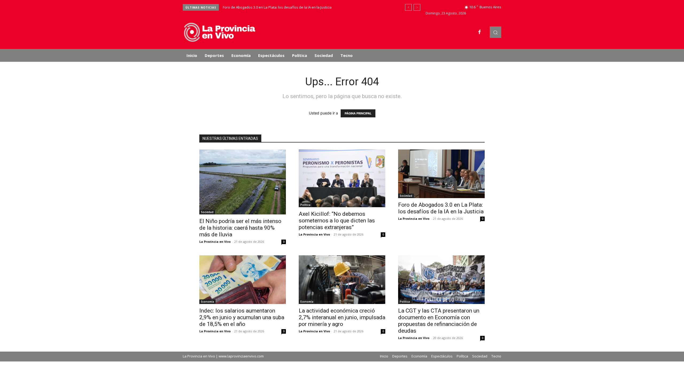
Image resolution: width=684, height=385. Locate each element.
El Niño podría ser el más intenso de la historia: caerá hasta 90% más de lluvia (240, 228)
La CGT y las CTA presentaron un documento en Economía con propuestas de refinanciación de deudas (438, 320)
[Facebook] (479, 32)
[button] (495, 32)
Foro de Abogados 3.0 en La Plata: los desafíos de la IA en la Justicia (277, 7)
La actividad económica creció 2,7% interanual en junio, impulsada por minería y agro (342, 317)
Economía (207, 301)
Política (305, 205)
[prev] (408, 7)
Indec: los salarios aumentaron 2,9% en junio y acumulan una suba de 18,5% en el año (241, 317)
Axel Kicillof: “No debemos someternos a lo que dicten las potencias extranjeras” (337, 220)
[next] (417, 7)
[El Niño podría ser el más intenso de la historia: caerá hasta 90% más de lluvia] (242, 181)
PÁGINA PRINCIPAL (358, 113)
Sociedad (207, 212)
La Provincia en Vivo (215, 242)
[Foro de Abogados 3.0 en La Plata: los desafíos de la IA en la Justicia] (441, 173)
